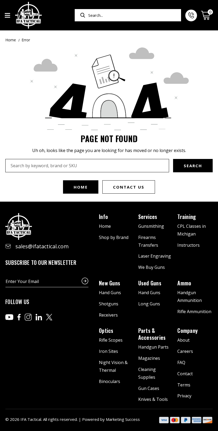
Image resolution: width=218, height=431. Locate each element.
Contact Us (128, 187)
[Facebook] (19, 317)
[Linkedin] (39, 317)
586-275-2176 (191, 15)
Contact (185, 374)
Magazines (149, 358)
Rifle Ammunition (194, 311)
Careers (185, 351)
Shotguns (108, 304)
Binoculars (109, 381)
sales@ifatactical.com (42, 246)
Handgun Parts (153, 347)
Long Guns (149, 304)
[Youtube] (9, 317)
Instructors (188, 245)
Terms (183, 385)
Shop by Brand (113, 237)
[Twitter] (49, 317)
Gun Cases (148, 388)
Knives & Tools (153, 399)
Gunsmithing (151, 226)
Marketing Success (123, 419)
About (183, 340)
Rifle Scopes (111, 340)
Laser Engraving (154, 256)
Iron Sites (108, 351)
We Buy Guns (151, 267)
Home (81, 187)
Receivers (108, 315)
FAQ (181, 362)
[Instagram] (28, 317)
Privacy (184, 396)
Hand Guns (110, 293)
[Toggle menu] (7, 15)
